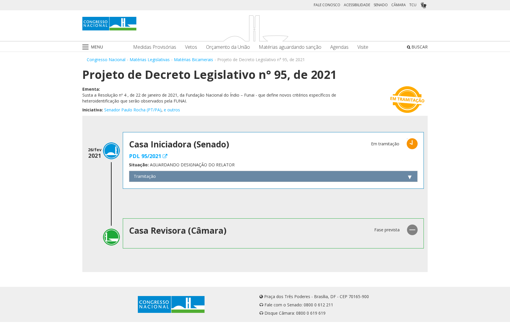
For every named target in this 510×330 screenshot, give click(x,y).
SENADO (381, 4)
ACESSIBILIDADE (357, 4)
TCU (412, 4)
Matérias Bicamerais (193, 59)
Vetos (191, 47)
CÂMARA (398, 4)
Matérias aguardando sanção (290, 47)
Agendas (339, 47)
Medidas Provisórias (154, 47)
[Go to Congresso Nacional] (109, 23)
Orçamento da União (228, 47)
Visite (362, 47)
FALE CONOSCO (327, 4)
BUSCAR (419, 47)
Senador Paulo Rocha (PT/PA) (132, 110)
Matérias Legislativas (150, 59)
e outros (172, 110)
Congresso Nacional (106, 59)
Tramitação (145, 176)
